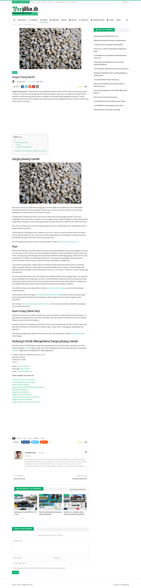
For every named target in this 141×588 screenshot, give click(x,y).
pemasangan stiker (77, 333)
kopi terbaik (36, 438)
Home (33, 2)
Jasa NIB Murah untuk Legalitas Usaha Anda (108, 105)
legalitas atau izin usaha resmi (67, 242)
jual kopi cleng (19, 479)
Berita (64, 20)
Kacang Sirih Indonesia (20, 389)
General (34, 20)
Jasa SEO (51, 2)
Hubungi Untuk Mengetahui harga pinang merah (30, 151)
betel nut (19, 438)
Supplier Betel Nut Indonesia (22, 399)
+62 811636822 (23, 366)
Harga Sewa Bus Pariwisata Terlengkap (107, 110)
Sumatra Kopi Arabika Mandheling (24, 387)
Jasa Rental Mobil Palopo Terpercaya (106, 79)
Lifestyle (84, 20)
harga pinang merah (21, 142)
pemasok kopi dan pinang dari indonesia (36, 304)
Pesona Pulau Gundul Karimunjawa (105, 97)
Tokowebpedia (124, 585)
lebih (118, 20)
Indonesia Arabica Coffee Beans (23, 380)
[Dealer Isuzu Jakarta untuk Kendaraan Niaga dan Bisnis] (75, 502)
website (15, 350)
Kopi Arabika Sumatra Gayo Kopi (23, 382)
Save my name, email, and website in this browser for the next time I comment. (39, 568)
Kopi (19, 145)
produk (27, 348)
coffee (25, 438)
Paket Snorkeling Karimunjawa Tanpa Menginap (110, 40)
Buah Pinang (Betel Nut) (24, 147)
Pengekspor (40, 387)
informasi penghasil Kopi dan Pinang (48, 295)
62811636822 (25, 369)
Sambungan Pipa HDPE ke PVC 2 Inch (106, 36)
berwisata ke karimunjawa (56, 288)
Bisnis (44, 20)
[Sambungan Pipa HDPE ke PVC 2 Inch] (25, 502)
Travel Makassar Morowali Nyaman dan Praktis (110, 101)
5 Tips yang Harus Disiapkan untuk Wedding (108, 44)
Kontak (44, 2)
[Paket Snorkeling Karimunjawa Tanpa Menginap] (50, 502)
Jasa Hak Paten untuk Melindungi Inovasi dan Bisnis (111, 69)
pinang (42, 438)
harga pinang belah (79, 479)
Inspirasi (55, 20)
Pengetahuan (98, 20)
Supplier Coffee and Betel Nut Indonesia (26, 402)
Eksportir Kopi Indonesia (21, 392)
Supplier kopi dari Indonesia (21, 394)
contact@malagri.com (24, 371)
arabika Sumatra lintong (20, 385)
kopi (30, 438)
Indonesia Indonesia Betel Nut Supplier (26, 397)
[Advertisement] (50, 118)
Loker (111, 20)
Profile (38, 2)
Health (74, 20)
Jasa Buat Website (60, 2)
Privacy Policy (72, 2)
